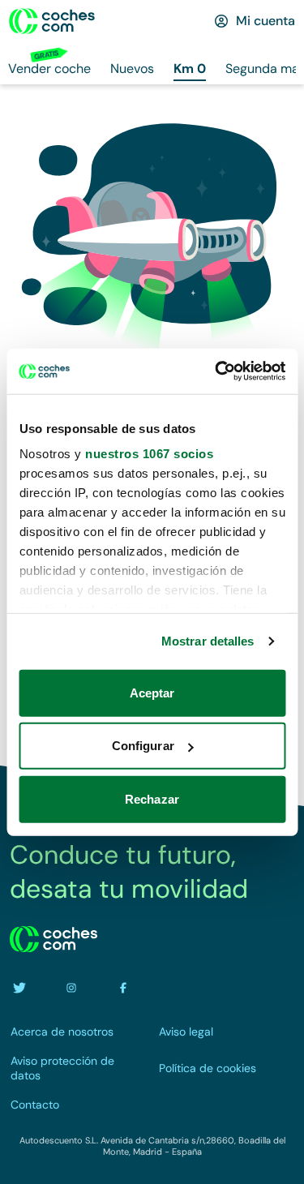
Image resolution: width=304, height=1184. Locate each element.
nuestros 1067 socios (149, 454)
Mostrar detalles (208, 641)
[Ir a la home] (52, 21)
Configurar (143, 746)
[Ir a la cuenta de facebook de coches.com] (123, 988)
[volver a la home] (53, 939)
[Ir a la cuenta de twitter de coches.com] (19, 988)
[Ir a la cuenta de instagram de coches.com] (71, 988)
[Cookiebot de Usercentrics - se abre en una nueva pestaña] (216, 371)
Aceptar (152, 692)
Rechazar (152, 798)
